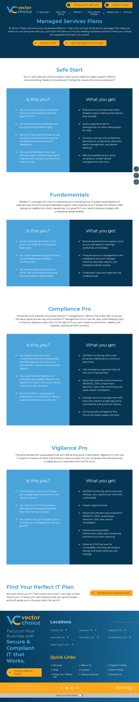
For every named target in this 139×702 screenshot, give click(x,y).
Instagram (77, 688)
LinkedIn (72, 688)
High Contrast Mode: (67, 695)
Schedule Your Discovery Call (113, 593)
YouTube (67, 688)
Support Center (120, 5)
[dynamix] (124, 688)
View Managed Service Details (87, 43)
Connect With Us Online (23, 672)
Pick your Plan (48, 43)
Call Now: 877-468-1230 (86, 5)
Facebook (61, 688)
